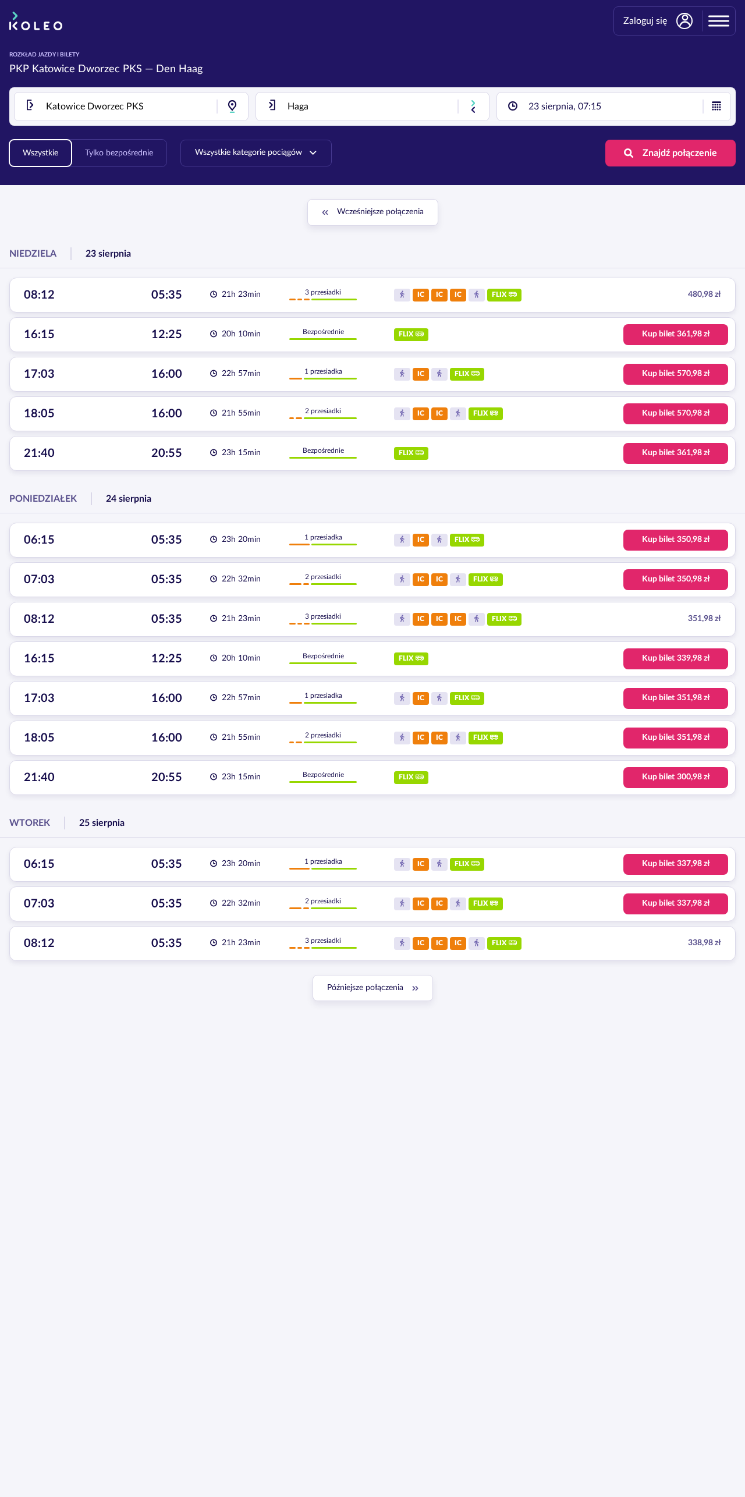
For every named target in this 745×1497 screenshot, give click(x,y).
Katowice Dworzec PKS (87, 69)
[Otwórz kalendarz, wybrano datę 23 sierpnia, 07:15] (716, 106)
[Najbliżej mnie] (232, 106)
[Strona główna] (35, 21)
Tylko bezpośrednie (119, 153)
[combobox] (131, 106)
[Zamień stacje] (473, 106)
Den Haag (179, 69)
